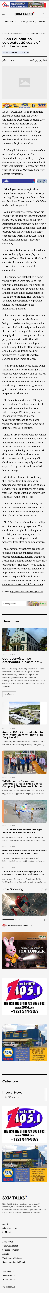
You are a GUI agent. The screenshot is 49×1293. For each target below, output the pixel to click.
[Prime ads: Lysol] (24, 950)
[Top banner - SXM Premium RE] (24, 4)
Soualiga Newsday (29, 21)
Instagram (7, 1275)
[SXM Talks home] (24, 14)
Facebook (6, 1271)
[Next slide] (45, 889)
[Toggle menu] (3, 14)
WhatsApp (7, 1279)
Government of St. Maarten (14, 1262)
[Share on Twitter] (40, 60)
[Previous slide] (41, 889)
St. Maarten (7, 1232)
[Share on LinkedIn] (45, 60)
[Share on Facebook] (36, 60)
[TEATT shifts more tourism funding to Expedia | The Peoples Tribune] (24, 811)
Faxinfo (42, 21)
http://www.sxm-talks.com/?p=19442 (26, 591)
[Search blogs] (44, 13)
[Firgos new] (24, 1043)
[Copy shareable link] (32, 60)
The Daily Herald (10, 21)
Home (4, 33)
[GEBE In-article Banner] (24, 181)
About (5, 1224)
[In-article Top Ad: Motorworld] (24, 105)
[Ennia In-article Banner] (24, 603)
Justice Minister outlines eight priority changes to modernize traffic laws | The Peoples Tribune (23, 873)
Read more (10, 694)
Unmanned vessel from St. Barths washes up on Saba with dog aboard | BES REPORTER (24, 852)
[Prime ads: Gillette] (24, 996)
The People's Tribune (12, 1258)
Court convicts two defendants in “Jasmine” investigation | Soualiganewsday (21, 660)
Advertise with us (10, 1228)
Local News (24, 52)
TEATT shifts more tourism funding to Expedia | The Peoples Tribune (22, 831)
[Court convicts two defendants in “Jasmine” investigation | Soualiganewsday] (24, 639)
